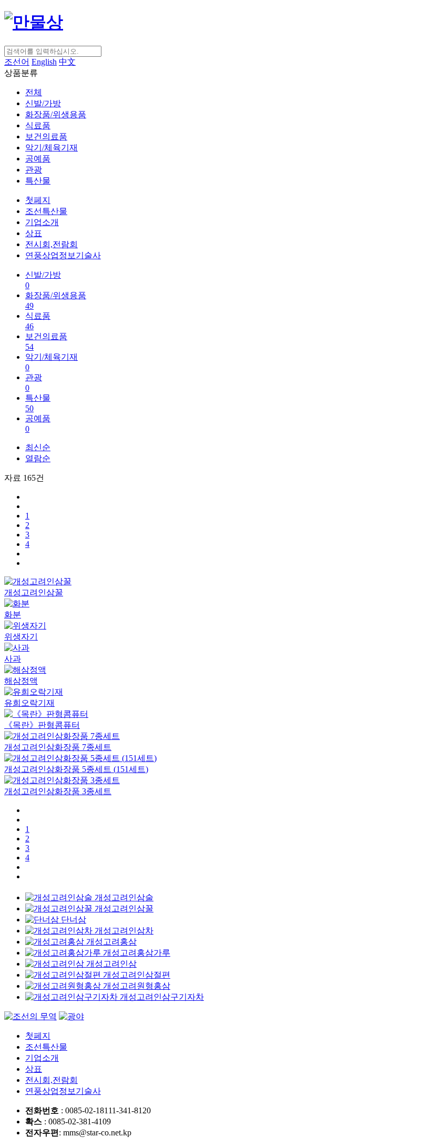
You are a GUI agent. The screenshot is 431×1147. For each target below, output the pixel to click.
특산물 (37, 180)
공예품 (37, 158)
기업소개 (42, 222)
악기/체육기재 (51, 147)
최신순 (37, 447)
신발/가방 (43, 103)
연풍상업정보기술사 (63, 255)
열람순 (37, 458)
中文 (67, 61)
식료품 (37, 125)
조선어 (16, 61)
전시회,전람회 (51, 244)
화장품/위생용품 (55, 114)
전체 (33, 92)
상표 (33, 233)
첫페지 (37, 200)
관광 (33, 169)
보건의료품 (46, 136)
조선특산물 (46, 211)
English (44, 61)
